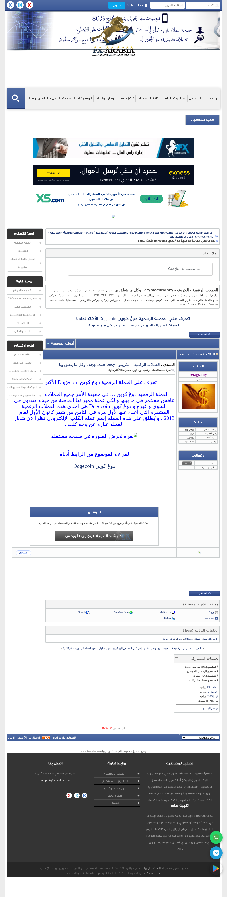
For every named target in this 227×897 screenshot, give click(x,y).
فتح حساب (125, 98)
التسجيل (196, 98)
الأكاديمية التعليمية (22, 315)
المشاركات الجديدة (77, 98)
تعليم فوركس (22, 362)
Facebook (209, 618)
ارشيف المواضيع (115, 773)
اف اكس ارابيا (152, 868)
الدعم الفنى (22, 331)
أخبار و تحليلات (174, 98)
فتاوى (114, 803)
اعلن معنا (37, 98)
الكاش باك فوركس (114, 781)
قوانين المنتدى (210, 708)
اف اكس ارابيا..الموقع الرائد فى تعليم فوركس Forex (179, 232)
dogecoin (188, 638)
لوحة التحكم (22, 242)
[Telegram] (216, 852)
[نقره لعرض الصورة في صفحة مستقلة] (94, 436)
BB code (211, 687)
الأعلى (11, 737)
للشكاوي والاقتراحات (64, 737)
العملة (198, 638)
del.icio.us (165, 612)
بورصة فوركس (114, 788)
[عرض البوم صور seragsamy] (199, 552)
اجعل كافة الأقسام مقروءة (22, 263)
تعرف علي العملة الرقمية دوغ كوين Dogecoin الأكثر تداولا (133, 318)
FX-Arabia (113, 36)
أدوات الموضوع (62, 343)
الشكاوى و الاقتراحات (22, 395)
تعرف (172, 638)
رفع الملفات (104, 98)
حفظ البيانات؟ (135, 5)
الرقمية (207, 638)
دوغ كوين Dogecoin (94, 466)
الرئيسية (212, 98)
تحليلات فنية (22, 306)
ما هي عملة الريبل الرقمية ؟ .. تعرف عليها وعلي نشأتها (172, 648)
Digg (211, 612)
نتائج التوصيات (148, 98)
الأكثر (215, 638)
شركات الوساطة (22, 379)
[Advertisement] (94, 497)
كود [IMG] (212, 696)
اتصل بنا (53, 98)
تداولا (179, 638)
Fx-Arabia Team (151, 873)
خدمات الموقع (22, 290)
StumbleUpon (121, 612)
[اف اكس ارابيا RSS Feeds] (46, 737)
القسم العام (22, 354)
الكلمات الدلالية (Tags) (201, 630)
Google (82, 612)
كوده (165, 638)
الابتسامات (212, 692)
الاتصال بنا (34, 737)
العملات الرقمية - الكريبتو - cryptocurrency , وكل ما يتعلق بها (109, 364)
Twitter (167, 618)
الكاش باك (22, 323)
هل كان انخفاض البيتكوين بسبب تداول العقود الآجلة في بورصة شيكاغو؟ (102, 648)
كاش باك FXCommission (22, 298)
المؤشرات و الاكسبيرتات (22, 387)
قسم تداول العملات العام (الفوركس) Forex (114, 232)
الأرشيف (22, 737)
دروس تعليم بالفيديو (22, 371)
